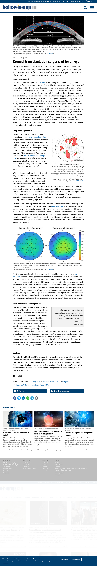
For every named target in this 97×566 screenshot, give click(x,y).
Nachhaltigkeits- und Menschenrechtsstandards (71, 469)
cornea (43, 82)
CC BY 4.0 (50, 53)
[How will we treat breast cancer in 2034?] (17, 419)
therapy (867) (21, 385)
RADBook (53, 1)
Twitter (44, 465)
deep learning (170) (51, 381)
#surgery (29, 450)
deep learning (57, 206)
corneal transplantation (36, 137)
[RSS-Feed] (91, 1)
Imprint (57, 475)
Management (7, 469)
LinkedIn (45, 469)
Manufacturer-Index (29, 469)
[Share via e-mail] (36, 398)
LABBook (46, 1)
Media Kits (60, 1)
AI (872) (36, 381)
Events (67, 1)
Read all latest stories (61, 391)
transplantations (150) (39, 385)
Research (6, 473)
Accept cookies (76, 559)
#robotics (23, 450)
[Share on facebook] (14, 398)
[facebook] (87, 1)
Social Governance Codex (63, 471)
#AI (10, 450)
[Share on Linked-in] (23, 398)
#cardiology (43, 450)
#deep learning (78, 450)
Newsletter (74, 1)
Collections (27, 463)
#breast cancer (16, 450)
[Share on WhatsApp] (27, 398)
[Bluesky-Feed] (89, 1)
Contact (81, 1)
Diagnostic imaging (9, 463)
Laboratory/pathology (10, 465)
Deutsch (30, 1)
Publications (38, 1)
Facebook (45, 463)
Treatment (6, 467)
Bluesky (44, 467)
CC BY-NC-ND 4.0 (78, 181)
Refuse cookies (64, 559)
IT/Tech (5, 471)
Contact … (20, 391)
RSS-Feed (45, 471)
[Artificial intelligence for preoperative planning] (79, 419)
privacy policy (16, 561)
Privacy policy (59, 473)
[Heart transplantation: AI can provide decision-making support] (48, 419)
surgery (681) (67, 381)
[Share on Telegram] (32, 398)
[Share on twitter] (19, 398)
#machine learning (52, 450)
